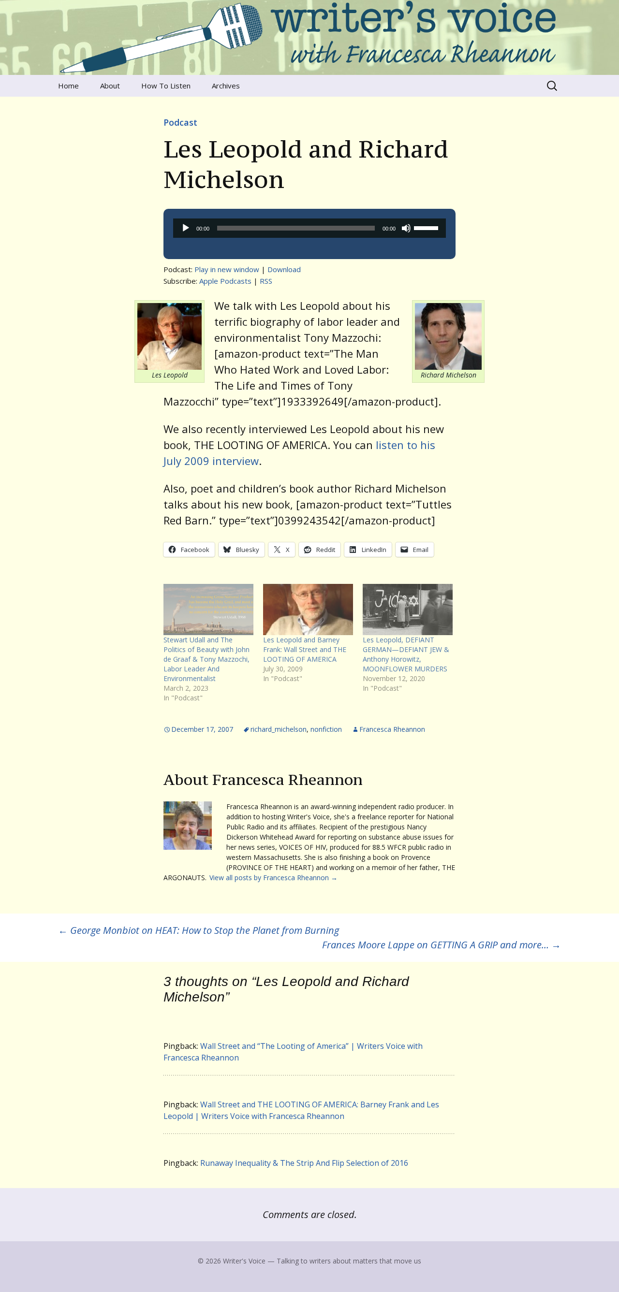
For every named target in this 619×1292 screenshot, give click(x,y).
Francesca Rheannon (392, 729)
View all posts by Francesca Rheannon (273, 877)
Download (284, 269)
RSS (266, 281)
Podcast (180, 122)
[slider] (427, 227)
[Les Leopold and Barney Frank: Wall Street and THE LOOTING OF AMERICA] (308, 609)
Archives (226, 85)
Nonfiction (326, 729)
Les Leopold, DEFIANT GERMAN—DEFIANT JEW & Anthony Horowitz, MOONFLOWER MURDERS (406, 654)
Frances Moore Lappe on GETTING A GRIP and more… (441, 944)
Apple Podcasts (225, 281)
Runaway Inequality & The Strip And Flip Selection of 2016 (304, 1163)
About (110, 85)
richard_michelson (279, 729)
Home (68, 85)
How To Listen (166, 85)
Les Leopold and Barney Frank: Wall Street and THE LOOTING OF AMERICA (304, 649)
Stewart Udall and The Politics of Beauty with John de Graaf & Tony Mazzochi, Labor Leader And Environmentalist (206, 659)
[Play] (186, 228)
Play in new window (226, 269)
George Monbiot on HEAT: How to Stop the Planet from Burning (198, 930)
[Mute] (406, 228)
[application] (309, 228)
